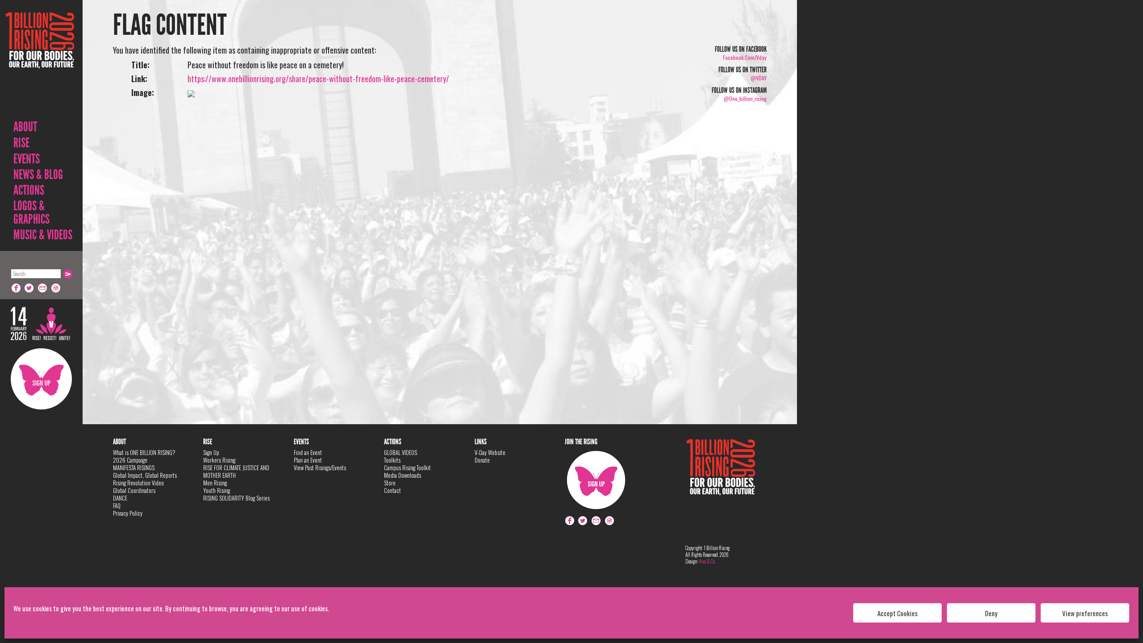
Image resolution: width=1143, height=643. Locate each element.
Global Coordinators (134, 490)
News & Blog (38, 175)
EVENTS (26, 159)
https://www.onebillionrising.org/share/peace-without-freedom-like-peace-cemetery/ (318, 78)
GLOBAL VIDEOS (400, 452)
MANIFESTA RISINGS (133, 467)
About (25, 127)
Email (43, 288)
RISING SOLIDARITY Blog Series (236, 497)
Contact (392, 490)
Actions (28, 190)
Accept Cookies (897, 613)
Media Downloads (402, 475)
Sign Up (41, 379)
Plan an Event (308, 459)
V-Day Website (490, 452)
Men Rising (215, 482)
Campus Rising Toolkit (407, 467)
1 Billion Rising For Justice (39, 62)
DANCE (120, 497)
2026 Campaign (130, 459)
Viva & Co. (707, 561)
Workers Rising (219, 459)
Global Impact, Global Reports (145, 475)
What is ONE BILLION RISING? (144, 452)
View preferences (1085, 613)
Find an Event (308, 452)
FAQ (117, 505)
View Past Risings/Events (320, 467)
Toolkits (392, 459)
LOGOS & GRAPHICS (31, 212)
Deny (991, 613)
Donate (482, 459)
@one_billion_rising (745, 98)
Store (390, 482)
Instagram (56, 288)
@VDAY (759, 78)
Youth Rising (216, 490)
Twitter (29, 288)
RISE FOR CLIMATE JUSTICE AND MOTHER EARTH (236, 471)
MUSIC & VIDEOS (42, 235)
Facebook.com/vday (745, 57)
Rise (21, 143)
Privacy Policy (127, 513)
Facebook (16, 288)
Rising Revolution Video (138, 482)
